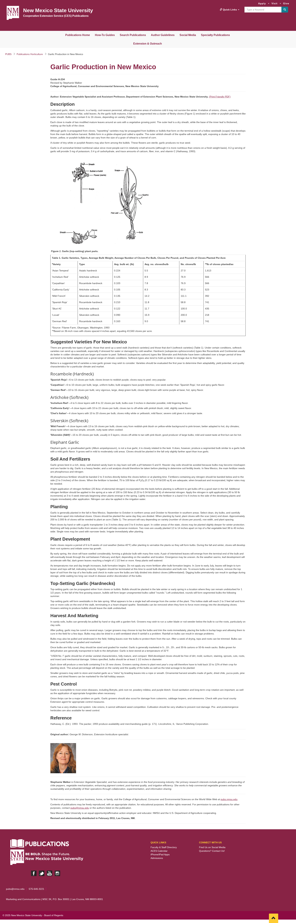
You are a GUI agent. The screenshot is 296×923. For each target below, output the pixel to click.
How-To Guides (105, 35)
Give (286, 3)
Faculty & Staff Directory (164, 847)
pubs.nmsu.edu (229, 799)
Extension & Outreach (147, 43)
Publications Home (77, 35)
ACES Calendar (159, 850)
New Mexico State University (58, 10)
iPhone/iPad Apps (160, 854)
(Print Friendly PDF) (220, 96)
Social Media (188, 35)
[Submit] (284, 10)
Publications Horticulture (30, 54)
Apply (262, 3)
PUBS (8, 54)
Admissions (157, 858)
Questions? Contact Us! (212, 850)
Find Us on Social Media (212, 847)
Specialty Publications (215, 35)
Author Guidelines (163, 35)
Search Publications (133, 35)
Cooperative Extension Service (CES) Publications (56, 15)
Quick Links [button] (230, 9)
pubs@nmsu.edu (79, 807)
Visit (275, 3)
